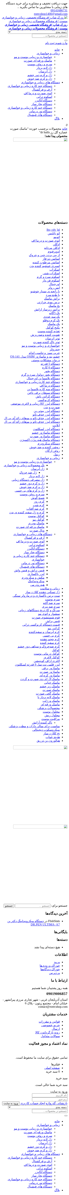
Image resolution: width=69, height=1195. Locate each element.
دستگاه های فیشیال (39, 115)
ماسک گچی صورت (48, 693)
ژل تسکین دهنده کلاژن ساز (42, 592)
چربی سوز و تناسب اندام (44, 353)
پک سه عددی (51, 316)
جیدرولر (55, 349)
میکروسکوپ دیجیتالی (46, 729)
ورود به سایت (11, 1103)
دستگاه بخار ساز (41, 104)
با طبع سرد (53, 295)
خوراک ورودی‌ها (50, 965)
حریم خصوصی (50, 1025)
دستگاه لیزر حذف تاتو (46, 414)
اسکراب (54, 269)
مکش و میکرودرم (33, 577)
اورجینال (54, 284)
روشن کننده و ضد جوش (44, 447)
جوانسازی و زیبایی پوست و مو (33, 57)
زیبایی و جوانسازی (48, 53)
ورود (57, 962)
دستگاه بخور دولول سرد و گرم (40, 374)
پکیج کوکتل (53, 327)
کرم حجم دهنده (50, 639)
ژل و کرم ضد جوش (39, 78)
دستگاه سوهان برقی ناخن (43, 392)
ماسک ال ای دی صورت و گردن (40, 679)
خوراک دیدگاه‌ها (50, 969)
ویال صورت (37, 530)
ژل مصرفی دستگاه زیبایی (28, 479)
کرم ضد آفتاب (35, 508)
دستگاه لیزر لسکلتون (46, 429)
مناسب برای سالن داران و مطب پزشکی (34, 726)
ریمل (56, 454)
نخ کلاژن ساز (51, 733)
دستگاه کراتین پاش (48, 396)
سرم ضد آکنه (51, 603)
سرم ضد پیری (51, 606)
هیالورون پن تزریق (48, 740)
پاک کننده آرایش (42, 722)
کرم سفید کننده (50, 642)
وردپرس (54, 973)
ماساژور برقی (51, 668)
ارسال (56, 1028)
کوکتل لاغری (52, 657)
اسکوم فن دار (51, 280)
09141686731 (59, 10)
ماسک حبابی (52, 682)
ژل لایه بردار (44, 67)
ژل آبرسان (45, 71)
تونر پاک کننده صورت (46, 342)
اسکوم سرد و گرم (48, 276)
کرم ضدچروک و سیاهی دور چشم (39, 646)
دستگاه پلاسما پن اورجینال (43, 378)
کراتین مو (54, 628)
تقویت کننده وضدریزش (45, 334)
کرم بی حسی (51, 635)
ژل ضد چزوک (28, 472)
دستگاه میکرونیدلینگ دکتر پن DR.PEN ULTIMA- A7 (33, 922)
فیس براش (53, 621)
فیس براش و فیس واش (29, 570)
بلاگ (57, 118)
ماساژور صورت (50, 671)
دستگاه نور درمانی (40, 111)
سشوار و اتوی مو (49, 613)
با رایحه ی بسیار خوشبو (45, 291)
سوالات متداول (50, 1036)
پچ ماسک (54, 305)
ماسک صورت (51, 690)
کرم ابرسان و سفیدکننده (44, 632)
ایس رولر (54, 287)
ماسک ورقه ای (50, 704)
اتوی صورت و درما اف (38, 93)
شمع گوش (37, 497)
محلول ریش (52, 715)
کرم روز (39, 501)
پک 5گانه (54, 313)
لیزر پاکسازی (36, 574)
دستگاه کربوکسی (49, 400)
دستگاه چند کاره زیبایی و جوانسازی (30, 86)
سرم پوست (52, 599)
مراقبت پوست (50, 719)
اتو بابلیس (54, 233)
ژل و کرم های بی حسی (29, 490)
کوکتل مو (38, 519)
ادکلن (56, 244)
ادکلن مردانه (52, 247)
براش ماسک (52, 298)
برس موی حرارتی (48, 302)
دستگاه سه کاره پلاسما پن (43, 389)
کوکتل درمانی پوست (47, 653)
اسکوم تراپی (44, 96)
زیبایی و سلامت (50, 588)
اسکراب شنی (51, 273)
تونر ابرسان (52, 338)
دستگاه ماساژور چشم (46, 432)
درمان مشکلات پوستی (45, 360)
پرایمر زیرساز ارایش (47, 309)
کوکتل (56, 650)
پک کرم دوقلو (51, 320)
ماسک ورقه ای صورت (38, 60)
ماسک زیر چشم (50, 686)
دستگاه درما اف (50, 385)
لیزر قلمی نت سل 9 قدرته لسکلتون (37, 664)
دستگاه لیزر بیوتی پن (47, 411)
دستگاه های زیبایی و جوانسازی (40, 82)
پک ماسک (54, 324)
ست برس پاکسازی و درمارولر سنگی (36, 595)
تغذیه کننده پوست (49, 331)
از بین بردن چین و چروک (44, 255)
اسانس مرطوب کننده (46, 262)
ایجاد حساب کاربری (32, 1103)
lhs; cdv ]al (53, 229)
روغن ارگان (52, 450)
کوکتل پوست (36, 516)
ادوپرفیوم (54, 251)
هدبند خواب (53, 737)
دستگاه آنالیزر (43, 100)
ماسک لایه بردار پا (49, 697)
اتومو (56, 237)
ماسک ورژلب (51, 700)
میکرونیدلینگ (36, 581)
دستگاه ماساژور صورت (45, 436)
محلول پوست (51, 711)
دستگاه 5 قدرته (50, 363)
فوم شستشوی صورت (46, 617)
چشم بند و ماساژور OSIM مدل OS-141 (35, 356)
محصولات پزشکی (48, 708)
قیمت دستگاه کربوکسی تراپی (41, 624)
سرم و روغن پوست (39, 64)
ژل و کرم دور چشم (39, 75)
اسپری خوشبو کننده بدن (45, 266)
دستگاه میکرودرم (49, 443)
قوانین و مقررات (49, 1021)
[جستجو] (65, 40)
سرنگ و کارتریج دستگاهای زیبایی (39, 610)
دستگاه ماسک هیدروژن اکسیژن (40, 439)
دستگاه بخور (52, 371)
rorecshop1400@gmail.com (50, 13)
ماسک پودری (36, 523)
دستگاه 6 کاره (51, 367)
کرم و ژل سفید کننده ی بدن (26, 512)
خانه (57, 49)
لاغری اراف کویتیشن (47, 661)
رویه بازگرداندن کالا (47, 1032)
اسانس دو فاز (51, 258)
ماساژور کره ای (49, 675)
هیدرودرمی (37, 584)
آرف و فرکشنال (42, 89)
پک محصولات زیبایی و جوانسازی (24, 465)
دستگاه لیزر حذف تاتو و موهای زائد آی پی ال (32, 418)
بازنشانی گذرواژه (56, 1103)
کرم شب (38, 505)
